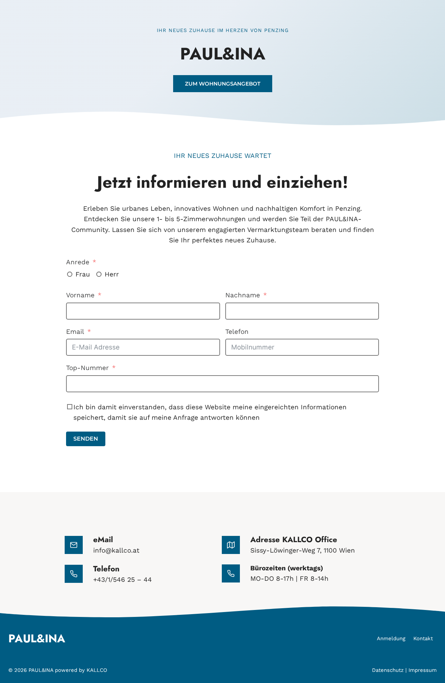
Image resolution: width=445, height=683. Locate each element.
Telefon (237, 332)
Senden (85, 438)
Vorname (80, 295)
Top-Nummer (87, 368)
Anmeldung (391, 638)
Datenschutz (388, 670)
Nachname (242, 295)
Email (75, 332)
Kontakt (423, 638)
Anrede (77, 262)
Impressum (422, 670)
